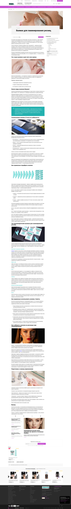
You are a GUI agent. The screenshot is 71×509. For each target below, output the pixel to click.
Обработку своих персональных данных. (39, 445)
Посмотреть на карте (44, 496)
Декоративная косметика (11, 500)
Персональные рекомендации (30, 468)
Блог (30, 494)
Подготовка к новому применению (52, 54)
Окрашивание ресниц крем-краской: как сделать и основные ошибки (33, 432)
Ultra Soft (50, 44)
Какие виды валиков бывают (51, 39)
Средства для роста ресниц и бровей (12, 495)
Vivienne (50, 47)
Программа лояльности (32, 490)
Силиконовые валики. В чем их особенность (53, 40)
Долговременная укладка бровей (11, 494)
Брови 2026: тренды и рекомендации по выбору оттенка (15, 434)
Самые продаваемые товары (40, 468)
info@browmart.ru (56, 488)
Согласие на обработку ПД (33, 500)
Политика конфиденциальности (33, 499)
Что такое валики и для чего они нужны (52, 38)
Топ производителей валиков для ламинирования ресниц (51, 43)
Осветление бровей (10, 489)
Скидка (20, 490)
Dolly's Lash (50, 45)
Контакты (31, 495)
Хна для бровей (10, 490)
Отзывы (31, 489)
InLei (49, 46)
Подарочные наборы (10, 499)
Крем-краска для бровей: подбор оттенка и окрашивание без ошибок (15, 419)
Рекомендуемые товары (22, 489)
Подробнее (25, 437)
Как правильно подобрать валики (51, 41)
